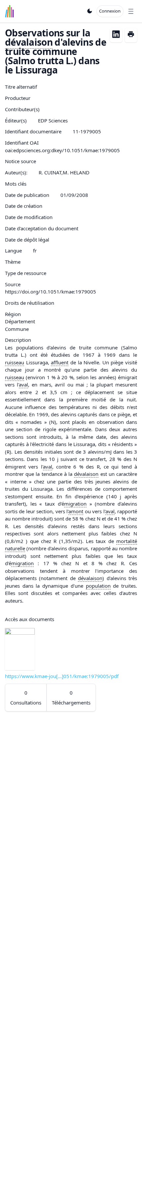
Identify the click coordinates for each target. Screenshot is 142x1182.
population (98, 585)
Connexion (110, 11)
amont (75, 511)
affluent (59, 362)
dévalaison (29, 42)
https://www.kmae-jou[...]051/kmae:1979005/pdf (62, 676)
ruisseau (14, 362)
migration (75, 503)
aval (23, 384)
